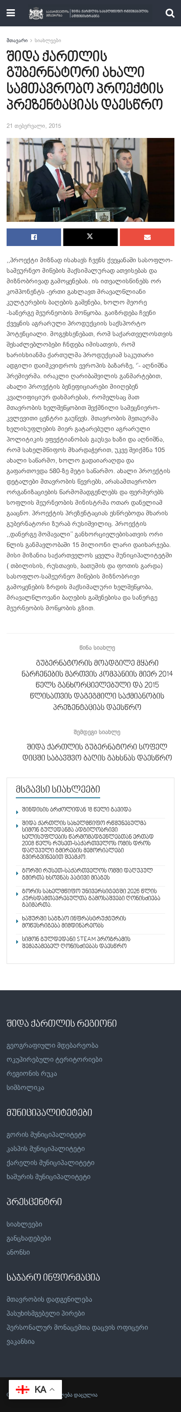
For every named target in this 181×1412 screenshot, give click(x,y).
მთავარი (17, 40)
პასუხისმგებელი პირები (46, 1313)
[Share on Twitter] (90, 237)
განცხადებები (29, 1238)
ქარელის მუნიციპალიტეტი (50, 1163)
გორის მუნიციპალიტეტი (46, 1135)
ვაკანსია (21, 1342)
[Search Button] (170, 13)
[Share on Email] (147, 237)
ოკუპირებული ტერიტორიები (54, 1059)
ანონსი (18, 1252)
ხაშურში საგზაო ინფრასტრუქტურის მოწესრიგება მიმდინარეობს (74, 922)
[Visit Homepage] (90, 13)
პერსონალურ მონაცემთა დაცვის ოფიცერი (77, 1327)
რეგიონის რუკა (32, 1074)
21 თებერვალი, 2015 (34, 126)
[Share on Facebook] (34, 237)
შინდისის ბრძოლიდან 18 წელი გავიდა (76, 810)
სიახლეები (48, 40)
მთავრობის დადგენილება (49, 1299)
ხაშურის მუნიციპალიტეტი (48, 1177)
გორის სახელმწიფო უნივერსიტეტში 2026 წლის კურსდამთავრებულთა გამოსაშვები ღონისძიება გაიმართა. (91, 899)
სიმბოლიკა (25, 1088)
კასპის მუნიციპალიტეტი (46, 1149)
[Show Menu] (11, 13)
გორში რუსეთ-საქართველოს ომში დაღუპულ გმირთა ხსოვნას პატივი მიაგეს (87, 874)
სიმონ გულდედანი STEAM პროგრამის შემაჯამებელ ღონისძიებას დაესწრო (76, 943)
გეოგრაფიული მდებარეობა (52, 1045)
